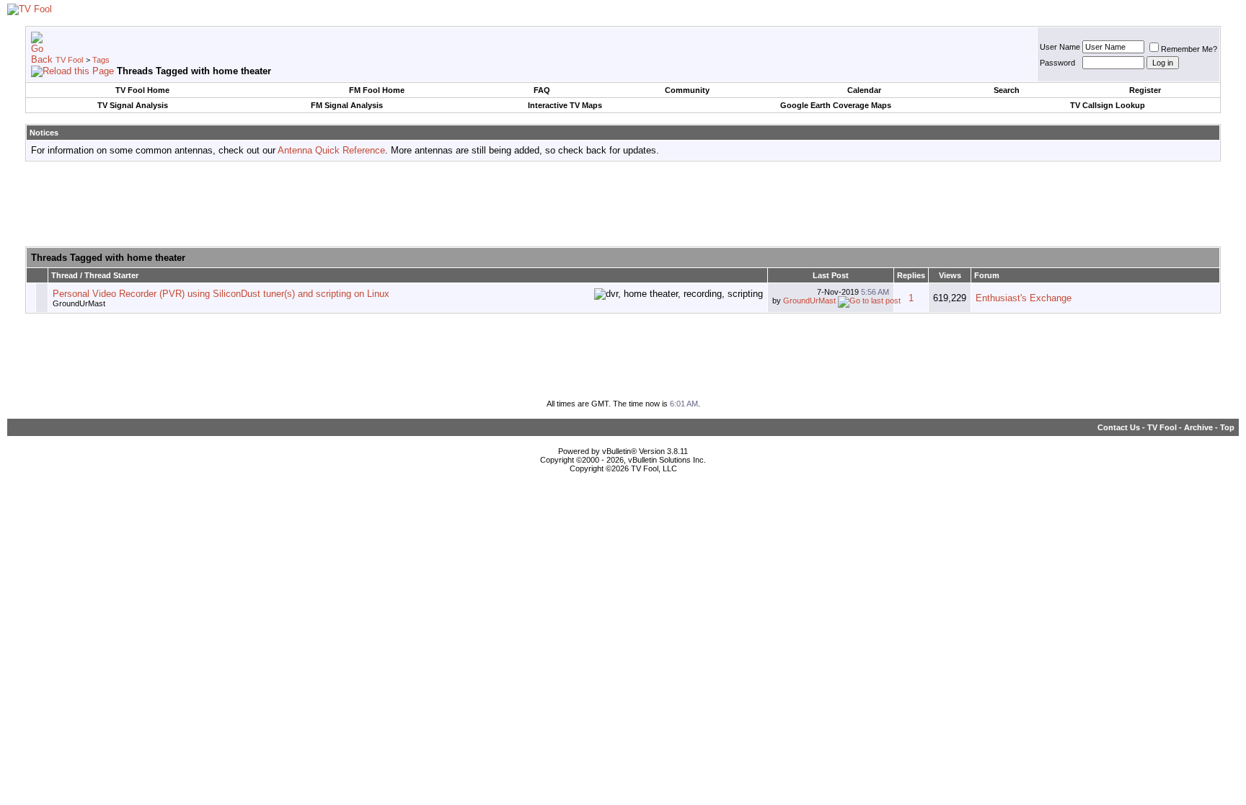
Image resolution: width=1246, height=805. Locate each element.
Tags (101, 59)
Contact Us (1118, 427)
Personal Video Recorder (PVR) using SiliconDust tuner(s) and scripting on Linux (221, 293)
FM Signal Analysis (347, 105)
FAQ (542, 90)
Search (1007, 90)
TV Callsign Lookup (1107, 105)
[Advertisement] (623, 204)
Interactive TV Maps (565, 105)
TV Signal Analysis (132, 105)
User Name (1060, 47)
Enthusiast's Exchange (1024, 298)
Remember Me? (1189, 49)
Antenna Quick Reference (331, 150)
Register (1145, 90)
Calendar (864, 90)
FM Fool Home (377, 90)
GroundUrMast (79, 303)
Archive (1198, 427)
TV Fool (69, 59)
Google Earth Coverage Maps (835, 105)
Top (1227, 427)
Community (687, 90)
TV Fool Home (142, 90)
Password (1057, 62)
